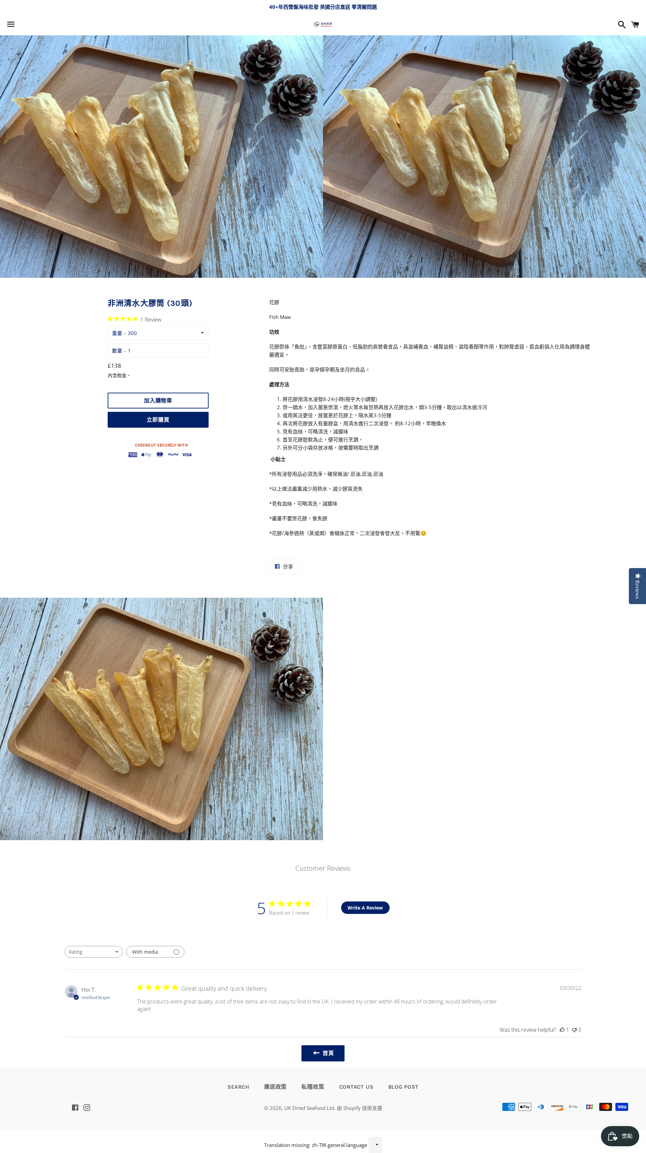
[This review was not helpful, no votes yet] (574, 1029)
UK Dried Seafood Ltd (309, 1108)
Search (238, 1087)
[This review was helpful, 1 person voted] (562, 1029)
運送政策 (275, 1087)
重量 (117, 333)
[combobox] (94, 952)
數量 (117, 350)
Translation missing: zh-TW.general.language (315, 1145)
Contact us (356, 1087)
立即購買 (158, 420)
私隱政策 (312, 1087)
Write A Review (365, 907)
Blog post (403, 1087)
